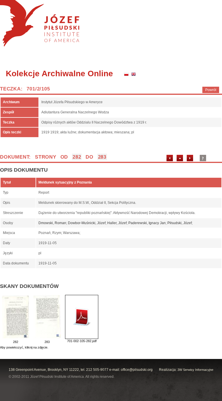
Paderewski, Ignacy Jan (147, 223)
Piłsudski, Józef (179, 223)
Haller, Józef (117, 223)
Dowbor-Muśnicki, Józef (87, 223)
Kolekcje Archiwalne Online (59, 73)
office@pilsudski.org (137, 370)
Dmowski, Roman (52, 223)
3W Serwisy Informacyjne (195, 369)
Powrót (210, 90)
